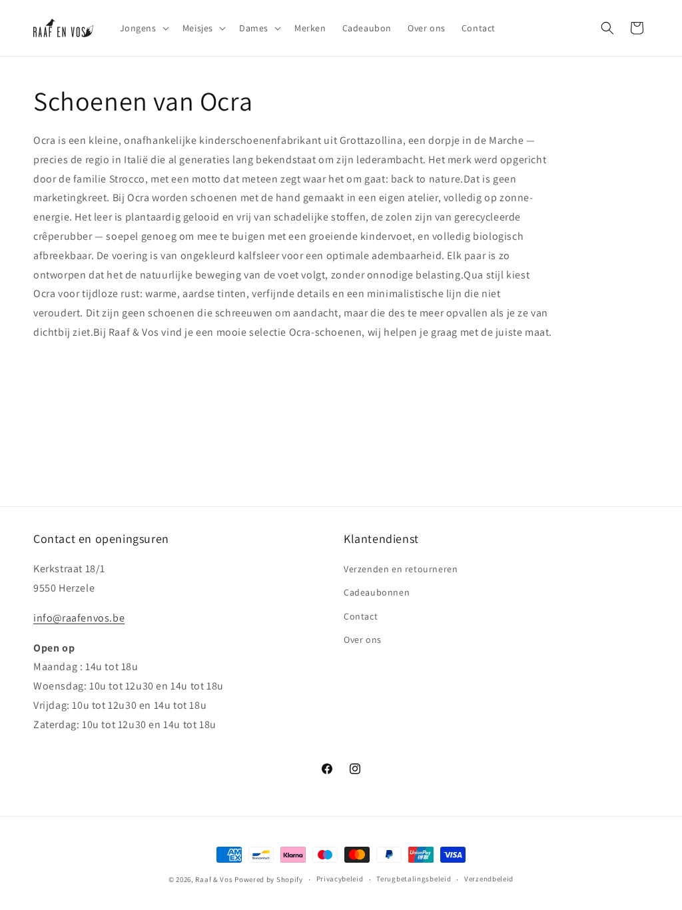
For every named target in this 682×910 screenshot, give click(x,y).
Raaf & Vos (213, 879)
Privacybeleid (340, 878)
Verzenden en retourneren (401, 569)
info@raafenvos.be (79, 618)
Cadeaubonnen (377, 592)
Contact (361, 616)
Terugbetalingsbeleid (413, 878)
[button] (143, 28)
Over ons (363, 640)
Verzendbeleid (488, 878)
